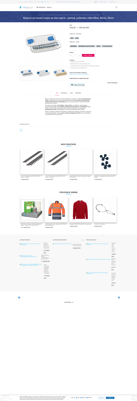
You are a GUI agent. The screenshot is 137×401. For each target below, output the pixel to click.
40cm (71, 38)
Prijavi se (114, 1)
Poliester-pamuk (107, 46)
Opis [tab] (57, 93)
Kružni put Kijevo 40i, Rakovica (73, 1)
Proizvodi (42, 7)
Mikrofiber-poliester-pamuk (86, 46)
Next (66, 44)
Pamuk (98, 46)
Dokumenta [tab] (78, 93)
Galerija (25, 1)
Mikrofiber (73, 46)
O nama (21, 1)
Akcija (49, 7)
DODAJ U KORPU (88, 55)
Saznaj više (101, 397)
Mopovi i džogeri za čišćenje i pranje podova (55, 14)
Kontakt (39, 1)
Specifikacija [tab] (64, 93)
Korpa (97, 1)
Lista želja (104, 1)
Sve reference (68, 302)
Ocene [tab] (71, 93)
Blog (35, 1)
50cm (76, 38)
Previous (20, 44)
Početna (38, 14)
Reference (31, 1)
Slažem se (110, 397)
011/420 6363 (61, 1)
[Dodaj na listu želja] (41, 172)
